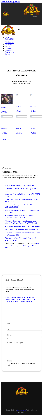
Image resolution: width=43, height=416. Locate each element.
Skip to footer (15, 2)
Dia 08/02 (18, 107)
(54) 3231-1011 (21, 246)
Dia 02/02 (18, 128)
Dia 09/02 (4, 107)
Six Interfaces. (21, 410)
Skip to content (6, 2)
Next (4, 139)
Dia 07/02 (33, 107)
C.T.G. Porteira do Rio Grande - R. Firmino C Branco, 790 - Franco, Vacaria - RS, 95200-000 (21, 298)
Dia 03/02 (33, 128)
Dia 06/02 (4, 128)
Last (7, 139)
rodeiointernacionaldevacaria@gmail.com (19, 301)
